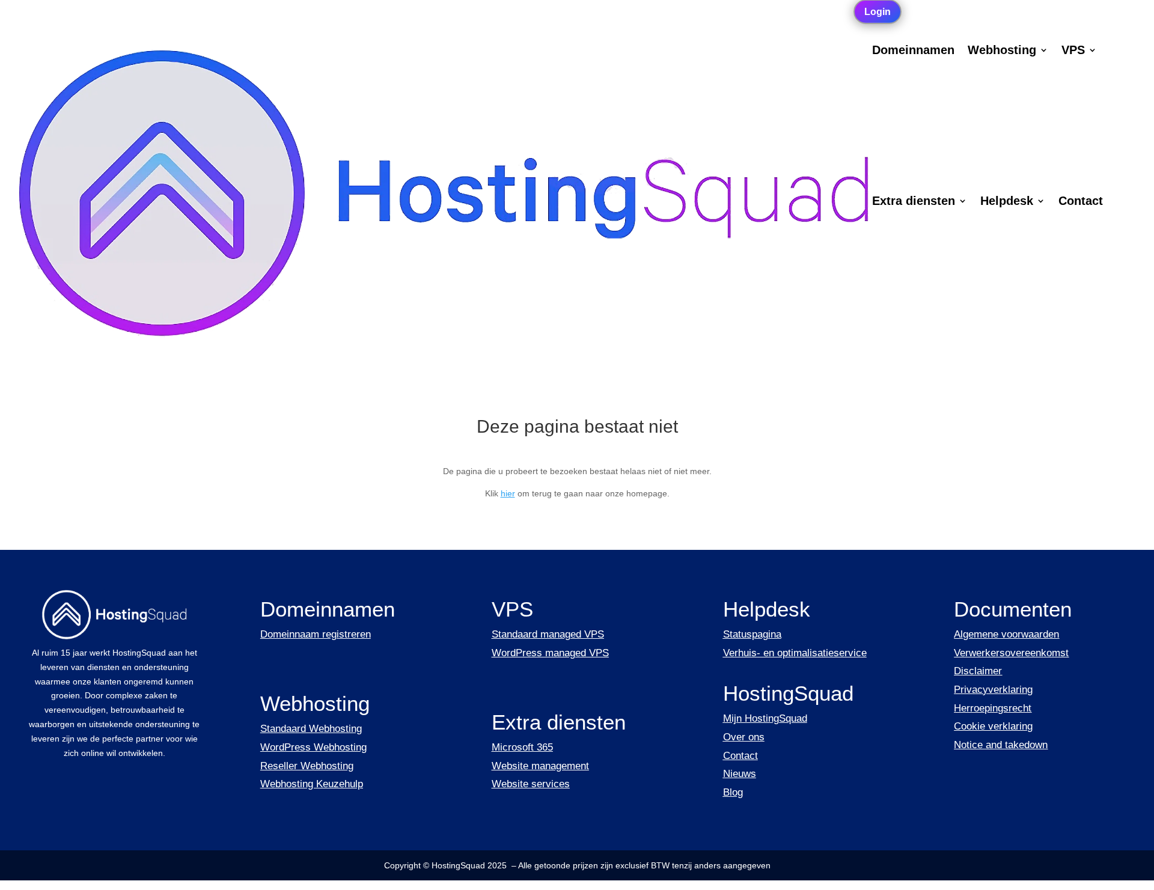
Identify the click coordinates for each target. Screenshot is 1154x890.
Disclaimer (978, 671)
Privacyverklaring (993, 689)
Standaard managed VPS (548, 634)
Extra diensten (913, 202)
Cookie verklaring (993, 726)
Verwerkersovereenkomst (1011, 653)
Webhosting (1002, 51)
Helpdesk (1006, 202)
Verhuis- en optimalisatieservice (795, 653)
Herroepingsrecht (992, 708)
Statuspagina (752, 634)
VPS (1073, 51)
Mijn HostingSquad (765, 718)
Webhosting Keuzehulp (311, 784)
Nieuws (739, 773)
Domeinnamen (913, 51)
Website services (531, 784)
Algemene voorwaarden (1006, 634)
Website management (540, 766)
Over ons (744, 737)
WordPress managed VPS (550, 653)
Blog (733, 792)
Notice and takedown (1001, 745)
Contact (1080, 202)
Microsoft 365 (522, 747)
